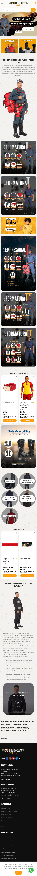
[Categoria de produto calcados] (9, 481)
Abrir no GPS (5, 779)
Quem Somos (5, 840)
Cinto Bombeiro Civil (9, 402)
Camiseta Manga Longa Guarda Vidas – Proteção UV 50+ (24, 405)
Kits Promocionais (6, 817)
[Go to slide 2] (17, 31)
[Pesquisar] (33, 10)
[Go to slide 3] (19, 31)
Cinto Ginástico (25, 558)
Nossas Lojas (5, 843)
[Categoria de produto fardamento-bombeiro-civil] (27, 481)
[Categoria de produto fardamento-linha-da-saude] (9, 498)
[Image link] (18, 157)
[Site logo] (18, 3)
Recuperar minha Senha (8, 858)
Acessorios (4, 823)
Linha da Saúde (6, 814)
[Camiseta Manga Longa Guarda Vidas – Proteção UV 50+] (27, 387)
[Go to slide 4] (20, 31)
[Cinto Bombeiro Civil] (9, 387)
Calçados (4, 820)
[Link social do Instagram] (10, 758)
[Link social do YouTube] (13, 758)
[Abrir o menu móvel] (2, 3)
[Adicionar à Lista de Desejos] (16, 376)
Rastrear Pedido (6, 837)
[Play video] (18, 703)
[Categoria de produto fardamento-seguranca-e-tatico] (27, 498)
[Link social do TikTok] (20, 758)
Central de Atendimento (8, 846)
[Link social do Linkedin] (16, 758)
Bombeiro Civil (5, 808)
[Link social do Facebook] (7, 758)
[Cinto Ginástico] (27, 543)
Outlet (3, 826)
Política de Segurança (8, 852)
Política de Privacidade (8, 849)
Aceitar (18, 872)
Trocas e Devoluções (7, 855)
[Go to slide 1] (16, 31)
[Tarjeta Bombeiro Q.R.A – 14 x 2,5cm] (9, 543)
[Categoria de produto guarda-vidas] (9, 516)
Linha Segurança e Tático (9, 811)
